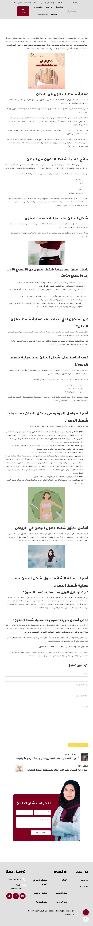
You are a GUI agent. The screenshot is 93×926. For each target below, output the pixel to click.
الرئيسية (59, 7)
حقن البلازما (41, 902)
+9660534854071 (14, 879)
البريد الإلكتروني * (82, 685)
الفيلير (64, 880)
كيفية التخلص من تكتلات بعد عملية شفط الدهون (58, 647)
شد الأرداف (62, 902)
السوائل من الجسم (44, 300)
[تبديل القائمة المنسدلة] (34, 7)
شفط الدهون (83, 100)
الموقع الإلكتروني (82, 696)
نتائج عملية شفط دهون (69, 332)
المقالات (54, 14)
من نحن (49, 7)
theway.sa (69, 915)
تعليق (85, 707)
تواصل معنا (43, 14)
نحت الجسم (61, 893)
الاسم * (85, 674)
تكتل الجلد (80, 180)
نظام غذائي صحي (73, 385)
